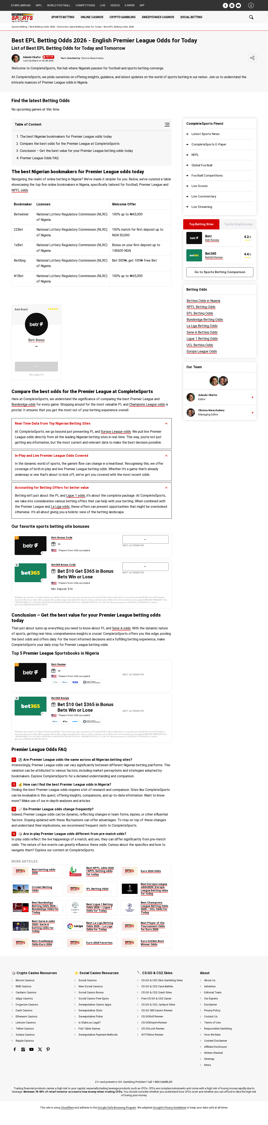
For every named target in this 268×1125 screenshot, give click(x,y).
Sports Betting (19, 26)
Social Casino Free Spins (94, 998)
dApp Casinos (24, 998)
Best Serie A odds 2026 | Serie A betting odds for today (43, 926)
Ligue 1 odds (75, 496)
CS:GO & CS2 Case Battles (157, 986)
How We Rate (212, 1034)
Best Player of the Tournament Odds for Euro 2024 (153, 926)
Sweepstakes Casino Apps (95, 1004)
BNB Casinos (23, 986)
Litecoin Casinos (26, 1022)
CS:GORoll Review (152, 1016)
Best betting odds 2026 (43, 871)
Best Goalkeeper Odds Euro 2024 (42, 942)
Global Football (202, 165)
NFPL (195, 155)
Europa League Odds (202, 351)
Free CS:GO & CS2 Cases (156, 998)
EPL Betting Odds (200, 313)
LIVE (102, 5)
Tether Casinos (25, 1028)
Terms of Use (212, 1022)
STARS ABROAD (21, 5)
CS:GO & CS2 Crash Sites (156, 992)
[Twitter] (40, 1049)
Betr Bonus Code (61, 537)
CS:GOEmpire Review (154, 1022)
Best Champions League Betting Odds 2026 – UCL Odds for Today (154, 907)
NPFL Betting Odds (201, 307)
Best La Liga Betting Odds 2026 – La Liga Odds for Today (99, 926)
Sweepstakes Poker (91, 1016)
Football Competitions (207, 175)
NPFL (39, 5)
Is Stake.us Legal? (90, 1022)
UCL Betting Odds (200, 345)
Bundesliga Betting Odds (205, 320)
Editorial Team (213, 992)
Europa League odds (116, 432)
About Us (209, 980)
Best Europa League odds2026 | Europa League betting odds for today (154, 888)
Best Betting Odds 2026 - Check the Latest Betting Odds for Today (65, 26)
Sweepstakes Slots (90, 1010)
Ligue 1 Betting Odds (202, 339)
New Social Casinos (91, 986)
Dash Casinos (24, 1010)
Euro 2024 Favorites (99, 942)
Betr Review (58, 664)
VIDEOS (115, 5)
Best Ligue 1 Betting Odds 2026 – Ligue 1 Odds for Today (99, 907)
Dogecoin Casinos (27, 1004)
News (207, 1064)
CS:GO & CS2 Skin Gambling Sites (162, 980)
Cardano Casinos (26, 992)
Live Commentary (204, 196)
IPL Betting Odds (97, 888)
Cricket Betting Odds (42, 889)
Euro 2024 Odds (151, 871)
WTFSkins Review (152, 1034)
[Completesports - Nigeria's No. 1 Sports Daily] (26, 17)
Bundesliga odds (24, 404)
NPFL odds (20, 190)
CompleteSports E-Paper (209, 144)
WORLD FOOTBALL (59, 5)
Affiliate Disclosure (215, 1046)
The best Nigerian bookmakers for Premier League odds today (66, 137)
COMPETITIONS (85, 5)
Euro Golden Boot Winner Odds (152, 942)
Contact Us (211, 1016)
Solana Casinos (25, 1034)
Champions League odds (147, 404)
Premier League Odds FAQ (39, 158)
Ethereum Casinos (26, 1016)
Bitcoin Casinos (25, 980)
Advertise (209, 986)
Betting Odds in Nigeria (203, 301)
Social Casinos (88, 980)
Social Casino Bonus (91, 992)
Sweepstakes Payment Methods (98, 1034)
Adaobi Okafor (32, 57)
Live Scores (200, 186)
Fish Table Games (89, 1028)
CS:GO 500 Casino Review (157, 1010)
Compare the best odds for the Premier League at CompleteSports (70, 144)
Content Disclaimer (215, 1040)
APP (142, 5)
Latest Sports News (206, 134)
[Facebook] (225, 5)
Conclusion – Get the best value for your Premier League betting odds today (76, 151)
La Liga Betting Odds (202, 326)
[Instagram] (231, 5)
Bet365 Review (60, 698)
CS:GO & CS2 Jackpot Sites (158, 1004)
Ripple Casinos (25, 1040)
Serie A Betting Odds (202, 332)
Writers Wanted (213, 1052)
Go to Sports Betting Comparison (220, 272)
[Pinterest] (48, 1049)
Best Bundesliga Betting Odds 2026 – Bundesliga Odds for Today (45, 907)
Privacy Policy (212, 1010)
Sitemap (209, 1058)
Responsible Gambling (218, 1028)
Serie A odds (121, 628)
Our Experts (211, 998)
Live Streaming (202, 207)
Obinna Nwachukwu (211, 410)
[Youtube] (238, 5)
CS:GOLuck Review (152, 1028)
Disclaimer (210, 1004)
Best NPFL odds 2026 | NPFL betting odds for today (100, 871)
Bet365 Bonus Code (63, 564)
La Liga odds (60, 507)
